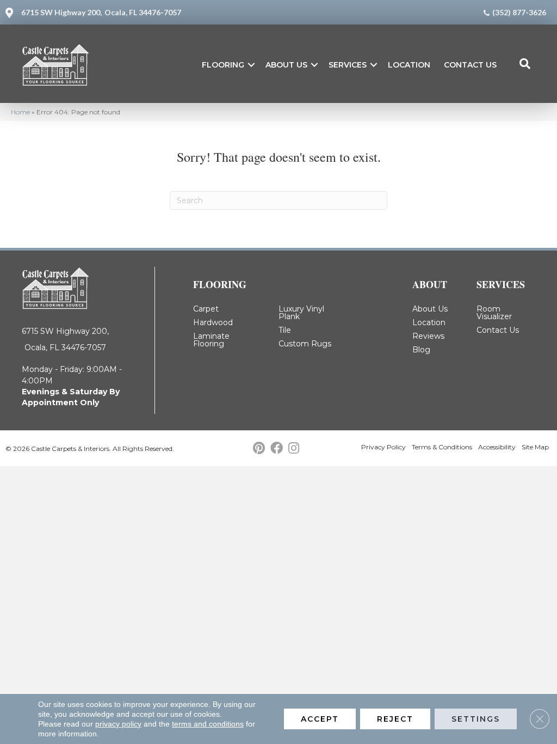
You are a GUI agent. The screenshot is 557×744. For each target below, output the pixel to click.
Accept (320, 719)
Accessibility (497, 447)
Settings (475, 719)
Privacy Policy (383, 447)
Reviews (428, 336)
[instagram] (293, 448)
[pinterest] (259, 448)
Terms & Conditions (442, 447)
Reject (395, 719)
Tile (284, 330)
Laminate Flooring (211, 340)
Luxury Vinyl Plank (301, 312)
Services (348, 65)
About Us (286, 65)
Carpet (206, 309)
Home (20, 112)
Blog (421, 350)
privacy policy (118, 723)
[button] (251, 64)
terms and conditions (208, 723)
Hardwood (213, 322)
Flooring (223, 65)
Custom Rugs (304, 344)
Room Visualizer (494, 312)
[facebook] (276, 448)
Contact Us (470, 65)
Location (409, 65)
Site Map (535, 447)
